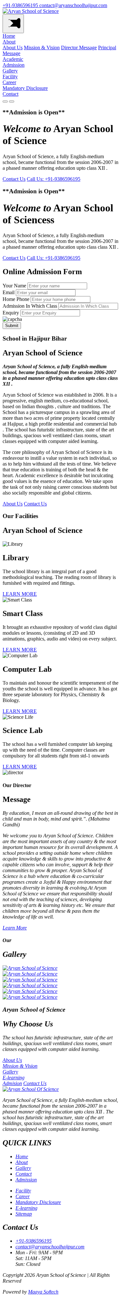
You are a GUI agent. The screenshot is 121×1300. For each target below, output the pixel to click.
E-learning (26, 1208)
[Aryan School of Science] (31, 11)
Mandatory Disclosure (25, 88)
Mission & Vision (42, 47)
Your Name (14, 285)
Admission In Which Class (30, 306)
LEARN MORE (20, 594)
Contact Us (14, 179)
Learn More (15, 927)
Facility (10, 76)
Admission (14, 65)
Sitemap (23, 1214)
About (9, 41)
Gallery (10, 70)
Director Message (79, 47)
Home (9, 36)
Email (9, 292)
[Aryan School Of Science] (31, 1089)
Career (9, 82)
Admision (12, 1083)
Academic (13, 59)
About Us (13, 47)
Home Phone (16, 299)
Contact (10, 94)
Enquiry (11, 312)
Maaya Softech (43, 1292)
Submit (11, 325)
